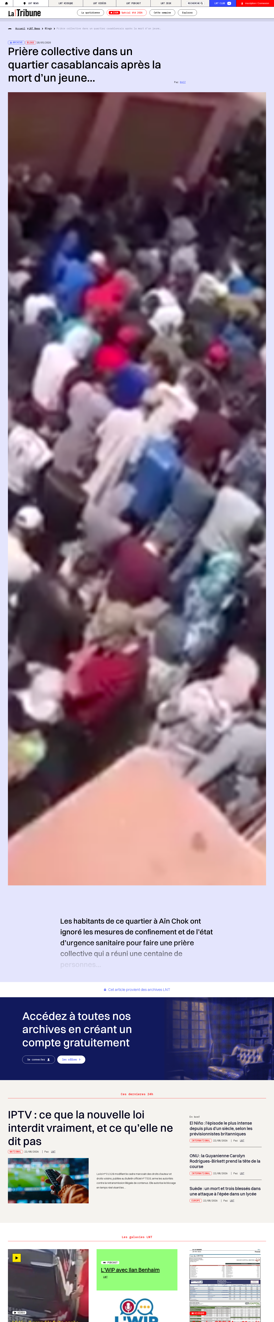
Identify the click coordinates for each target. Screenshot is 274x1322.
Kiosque (200, 1313)
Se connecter (36, 1059)
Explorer (187, 12)
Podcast (112, 1262)
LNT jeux (166, 3)
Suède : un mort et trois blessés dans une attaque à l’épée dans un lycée (225, 1191)
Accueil (20, 28)
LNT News (33, 3)
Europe (196, 1200)
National (15, 1151)
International (201, 1140)
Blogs (48, 28)
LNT (53, 1151)
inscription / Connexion (257, 3)
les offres (69, 1059)
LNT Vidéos (99, 3)
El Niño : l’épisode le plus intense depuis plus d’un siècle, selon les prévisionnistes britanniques (221, 1128)
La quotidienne (90, 12)
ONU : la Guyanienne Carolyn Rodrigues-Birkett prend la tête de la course (225, 1161)
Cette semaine (162, 12)
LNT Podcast (133, 3)
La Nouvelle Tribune (24, 12)
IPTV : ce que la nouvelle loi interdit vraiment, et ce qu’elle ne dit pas (90, 1128)
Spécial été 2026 (127, 12)
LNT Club (219, 3)
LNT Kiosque (66, 3)
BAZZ (183, 82)
